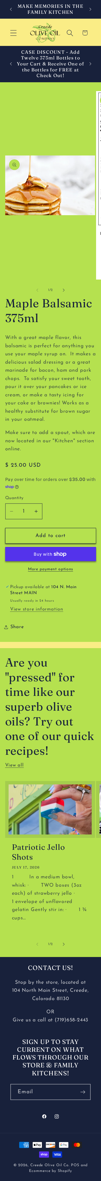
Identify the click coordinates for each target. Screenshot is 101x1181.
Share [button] (17, 627)
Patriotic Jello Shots (38, 852)
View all (14, 765)
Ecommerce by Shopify (50, 1171)
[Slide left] (37, 290)
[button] (13, 32)
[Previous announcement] (11, 9)
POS (75, 1165)
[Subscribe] (82, 1092)
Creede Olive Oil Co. (50, 1165)
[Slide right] (63, 290)
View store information (36, 609)
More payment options (50, 569)
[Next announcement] (90, 9)
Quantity (14, 498)
